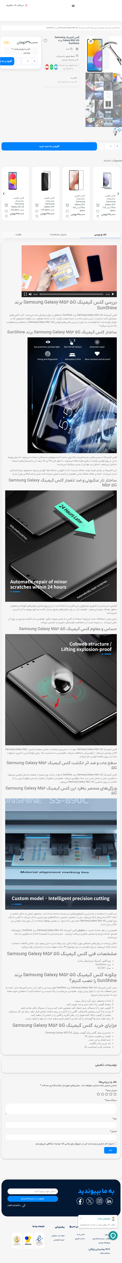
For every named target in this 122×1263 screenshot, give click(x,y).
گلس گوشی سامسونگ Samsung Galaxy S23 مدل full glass (47, 204)
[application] (69, 271)
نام (115, 1119)
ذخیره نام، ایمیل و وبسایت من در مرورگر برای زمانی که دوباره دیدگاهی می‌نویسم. (74, 1144)
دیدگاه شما (111, 1100)
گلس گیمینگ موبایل (107, 28)
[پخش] (112, 294)
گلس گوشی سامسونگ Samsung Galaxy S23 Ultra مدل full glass (109, 203)
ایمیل (113, 1131)
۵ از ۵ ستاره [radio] (98, 1094)
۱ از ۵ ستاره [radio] (115, 1094)
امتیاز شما (111, 1090)
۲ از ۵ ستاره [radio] (111, 1094)
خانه (118, 28)
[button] (56, 67)
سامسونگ (94, 28)
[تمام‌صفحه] (25, 294)
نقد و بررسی (100, 234)
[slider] (71, 294)
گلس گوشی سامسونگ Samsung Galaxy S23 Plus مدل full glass (79, 203)
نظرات (18, 234)
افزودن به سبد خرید (49, 146)
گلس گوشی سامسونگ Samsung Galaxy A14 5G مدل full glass (17, 204)
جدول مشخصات (58, 234)
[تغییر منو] (73, 5)
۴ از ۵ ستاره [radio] (102, 1094)
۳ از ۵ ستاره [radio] (106, 1094)
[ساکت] (30, 294)
